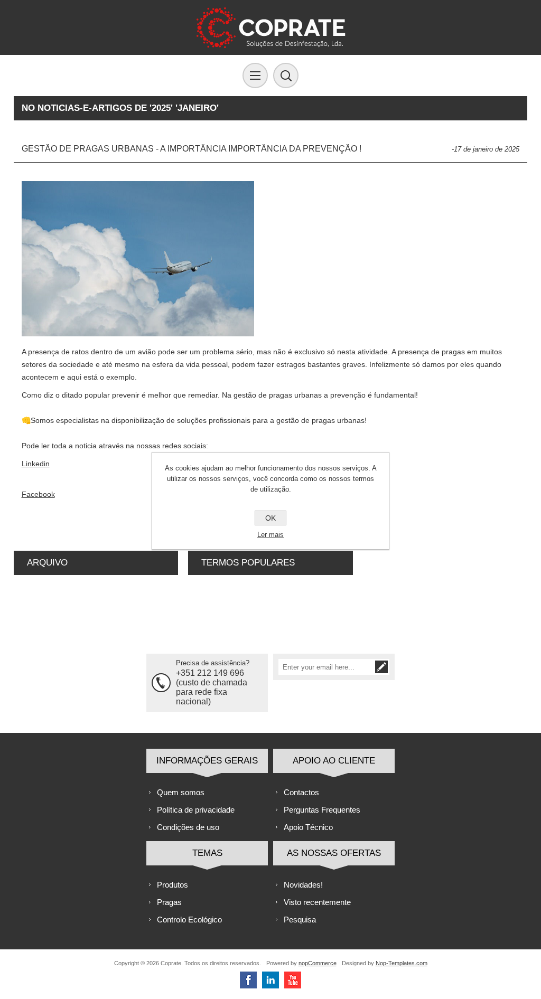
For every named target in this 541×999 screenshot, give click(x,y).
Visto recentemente (317, 902)
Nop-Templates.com (401, 963)
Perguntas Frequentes (322, 809)
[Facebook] (248, 980)
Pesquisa (300, 919)
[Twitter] (270, 980)
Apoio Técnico (308, 827)
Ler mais (270, 535)
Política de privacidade (196, 809)
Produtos (172, 884)
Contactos (301, 792)
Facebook (38, 494)
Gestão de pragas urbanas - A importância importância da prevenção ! (191, 148)
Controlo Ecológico (189, 919)
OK (270, 518)
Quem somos (180, 792)
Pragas (169, 902)
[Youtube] (292, 980)
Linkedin (36, 463)
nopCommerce (318, 963)
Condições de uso (188, 827)
